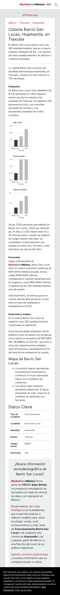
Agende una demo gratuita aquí (29, 554)
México (12, 22)
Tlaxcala (24, 22)
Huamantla (38, 22)
